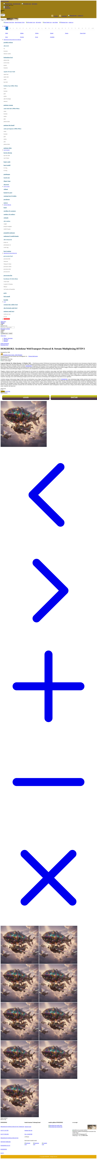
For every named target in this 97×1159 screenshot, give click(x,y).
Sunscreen (6, 261)
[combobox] (8, 327)
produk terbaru (8, 42)
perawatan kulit (7, 258)
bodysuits (6, 67)
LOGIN (56, 16)
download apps (16, 3)
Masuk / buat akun (8, 338)
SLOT (2, 1153)
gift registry (34, 3)
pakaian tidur (6, 60)
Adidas (21, 33)
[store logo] (12, 19)
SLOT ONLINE (5, 1134)
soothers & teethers (9, 214)
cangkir (5, 223)
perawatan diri (7, 271)
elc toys (5, 316)
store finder (55, 22)
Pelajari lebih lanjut (33, 356)
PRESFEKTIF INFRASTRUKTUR (9, 1138)
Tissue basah (6, 281)
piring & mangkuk (8, 226)
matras (6, 203)
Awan (36, 37)
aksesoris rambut (7, 53)
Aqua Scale (82, 33)
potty (5, 293)
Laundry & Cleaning (8, 284)
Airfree (36, 33)
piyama (5, 65)
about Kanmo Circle (19, 22)
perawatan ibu (8, 275)
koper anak (7, 162)
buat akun (6, 339)
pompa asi (6, 242)
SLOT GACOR (4, 1130)
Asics (6, 37)
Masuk (2, 323)
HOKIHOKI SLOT (5, 1145)
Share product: (4, 393)
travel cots (7, 177)
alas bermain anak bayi (10, 308)
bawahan (5, 91)
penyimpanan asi (7, 244)
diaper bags (7, 181)
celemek (6, 218)
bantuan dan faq (28, 1130)
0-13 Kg (5, 168)
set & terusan (6, 62)
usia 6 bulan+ (6, 158)
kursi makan (7, 251)
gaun (5, 93)
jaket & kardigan (7, 98)
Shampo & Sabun (7, 264)
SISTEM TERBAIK (6, 1141)
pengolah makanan (9, 233)
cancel (2, 330)
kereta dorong (8, 153)
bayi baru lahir (7, 155)
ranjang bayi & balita (10, 196)
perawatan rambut (7, 266)
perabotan (7, 199)
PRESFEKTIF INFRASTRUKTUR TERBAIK (12, 1126)
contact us (71, 22)
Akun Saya (3, 321)
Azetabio (52, 37)
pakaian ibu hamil (9, 125)
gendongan (7, 174)
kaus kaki (6, 82)
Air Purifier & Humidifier (9, 289)
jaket (5, 119)
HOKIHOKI (29, 366)
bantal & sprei (8, 192)
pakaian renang (8, 105)
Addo (6, 33)
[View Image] (20, 963)
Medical (5, 286)
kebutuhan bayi (8, 57)
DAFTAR (64, 16)
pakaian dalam (7, 121)
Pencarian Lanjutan (5, 328)
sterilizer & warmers (10, 211)
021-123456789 (28, 1134)
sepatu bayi (6, 74)
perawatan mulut (7, 269)
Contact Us (80, 15)
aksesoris (5, 101)
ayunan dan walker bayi (11, 304)
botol (5, 207)
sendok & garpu (7, 229)
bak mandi (7, 296)
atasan (5, 88)
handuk (6, 300)
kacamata (6, 51)
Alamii (51, 33)
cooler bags (6, 247)
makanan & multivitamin (11, 236)
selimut (6, 189)
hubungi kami (28, 1126)
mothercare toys (7, 314)
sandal (5, 79)
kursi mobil (7, 165)
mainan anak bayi (9, 311)
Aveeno (22, 37)
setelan (5, 96)
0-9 (93, 28)
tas (4, 48)
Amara (66, 33)
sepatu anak (6, 77)
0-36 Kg (5, 170)
